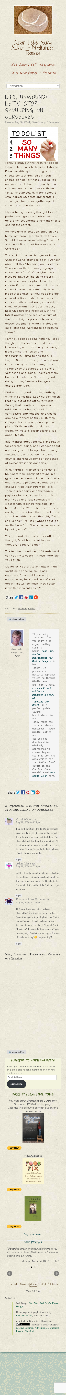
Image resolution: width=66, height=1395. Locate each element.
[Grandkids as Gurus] (33, 1128)
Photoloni (29, 1331)
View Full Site (33, 1291)
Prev (9, 1273)
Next (56, 1273)
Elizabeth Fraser (24, 1315)
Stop (34, 1267)
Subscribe (16, 1084)
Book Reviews (33, 1242)
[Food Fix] (33, 1171)
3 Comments (53, 122)
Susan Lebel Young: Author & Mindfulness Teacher (33, 47)
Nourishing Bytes (26, 608)
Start (32, 1267)
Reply (18, 860)
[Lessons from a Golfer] (33, 1208)
